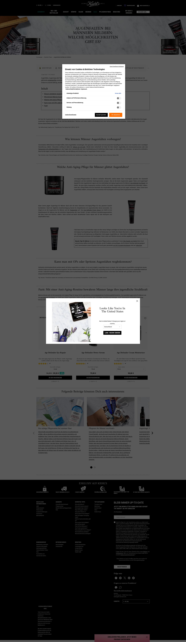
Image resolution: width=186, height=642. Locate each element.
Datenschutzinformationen (73, 89)
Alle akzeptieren (115, 114)
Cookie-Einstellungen (70, 114)
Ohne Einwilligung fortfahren (117, 66)
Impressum (84, 89)
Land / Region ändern (112, 333)
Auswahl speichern (101, 114)
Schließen (137, 301)
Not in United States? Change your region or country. (112, 322)
